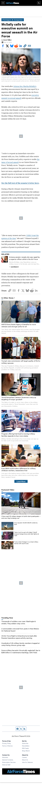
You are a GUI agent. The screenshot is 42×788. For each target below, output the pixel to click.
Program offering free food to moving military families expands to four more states (18, 435)
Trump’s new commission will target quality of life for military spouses (20, 362)
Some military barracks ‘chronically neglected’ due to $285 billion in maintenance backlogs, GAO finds (20, 651)
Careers (24, 757)
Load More (21, 481)
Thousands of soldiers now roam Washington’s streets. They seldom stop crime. (18, 622)
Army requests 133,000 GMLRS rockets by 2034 (26, 523)
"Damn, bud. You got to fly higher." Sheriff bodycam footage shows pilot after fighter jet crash (26, 533)
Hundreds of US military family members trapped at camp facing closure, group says (20, 644)
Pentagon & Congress (13, 20)
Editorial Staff (6, 765)
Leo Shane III (15, 267)
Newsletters (25, 746)
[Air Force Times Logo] (12, 3)
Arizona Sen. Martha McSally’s (24, 86)
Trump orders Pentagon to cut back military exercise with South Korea (26, 542)
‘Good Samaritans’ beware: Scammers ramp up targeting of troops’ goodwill (18, 398)
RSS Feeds (25, 748)
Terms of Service (7, 746)
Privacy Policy (6, 743)
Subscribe (25, 743)
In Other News (7, 298)
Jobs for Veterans (27, 762)
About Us (25, 760)
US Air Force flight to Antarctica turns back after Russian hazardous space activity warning (19, 637)
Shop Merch (26, 751)
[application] (20, 503)
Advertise (5, 757)
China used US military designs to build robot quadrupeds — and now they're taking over (20, 517)
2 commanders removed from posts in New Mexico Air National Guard (20, 629)
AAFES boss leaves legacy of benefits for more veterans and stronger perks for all (18, 325)
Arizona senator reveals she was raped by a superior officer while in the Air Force (24, 258)
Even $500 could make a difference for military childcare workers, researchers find (18, 469)
